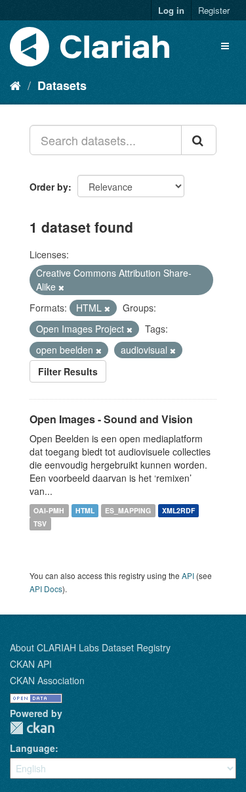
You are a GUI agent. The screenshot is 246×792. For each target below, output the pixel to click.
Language (32, 748)
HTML (84, 510)
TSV (40, 523)
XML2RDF (178, 510)
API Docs (46, 588)
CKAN (32, 728)
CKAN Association (47, 680)
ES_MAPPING (128, 510)
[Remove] (61, 287)
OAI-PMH (48, 510)
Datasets (62, 85)
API (188, 575)
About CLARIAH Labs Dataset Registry (90, 647)
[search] (198, 140)
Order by (49, 186)
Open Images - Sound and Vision (111, 419)
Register (214, 10)
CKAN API (31, 663)
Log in (171, 10)
